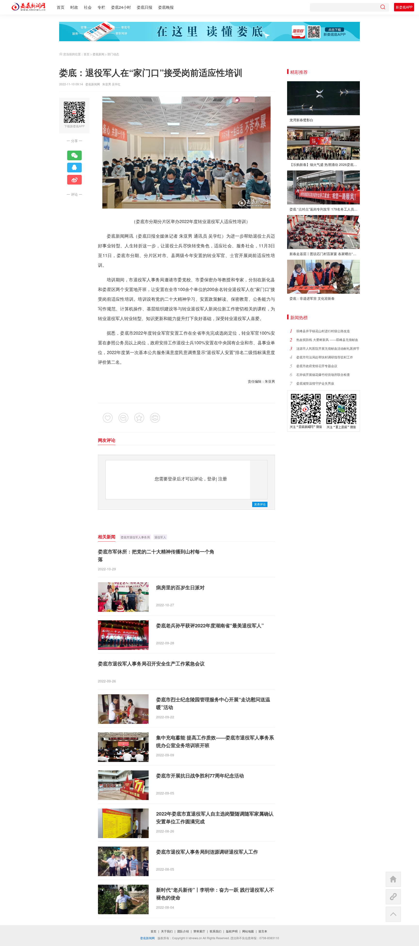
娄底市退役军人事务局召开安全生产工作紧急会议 (151, 663)
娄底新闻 (98, 54)
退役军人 (160, 537)
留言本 (262, 931)
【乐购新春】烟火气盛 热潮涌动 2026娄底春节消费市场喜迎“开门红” (325, 164)
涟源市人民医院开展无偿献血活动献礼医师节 (327, 348)
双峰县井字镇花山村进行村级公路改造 (323, 331)
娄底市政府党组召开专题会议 (316, 366)
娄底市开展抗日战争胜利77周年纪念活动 (200, 775)
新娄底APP (404, 7)
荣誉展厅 (199, 931)
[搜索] (382, 7)
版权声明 (232, 931)
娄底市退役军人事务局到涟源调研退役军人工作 (207, 851)
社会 (88, 7)
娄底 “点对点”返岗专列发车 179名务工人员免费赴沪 (325, 209)
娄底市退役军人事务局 (135, 537)
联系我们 (215, 931)
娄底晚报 (166, 7)
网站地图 (248, 931)
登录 (211, 478)
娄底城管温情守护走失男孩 (315, 383)
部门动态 (113, 54)
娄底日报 (144, 7)
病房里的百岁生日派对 (180, 587)
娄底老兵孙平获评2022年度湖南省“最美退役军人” (210, 625)
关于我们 (167, 931)
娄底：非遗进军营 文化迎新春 (312, 298)
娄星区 (109, 289)
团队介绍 (183, 931)
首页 (60, 7)
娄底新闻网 (92, 84)
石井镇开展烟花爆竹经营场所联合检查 (323, 374)
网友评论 (106, 440)
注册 (222, 478)
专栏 (101, 7)
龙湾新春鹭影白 (301, 119)
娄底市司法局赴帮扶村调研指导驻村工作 (324, 357)
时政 (74, 7)
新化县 (268, 279)
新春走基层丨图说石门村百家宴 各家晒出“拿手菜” (325, 253)
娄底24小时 (121, 7)
